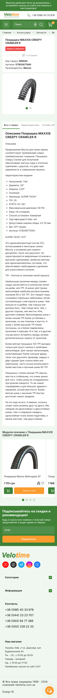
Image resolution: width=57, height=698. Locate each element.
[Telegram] (21, 564)
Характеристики (30, 125)
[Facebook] (37, 564)
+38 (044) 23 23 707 (19, 615)
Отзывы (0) (48, 125)
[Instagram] (29, 564)
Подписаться (28, 539)
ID (12, 691)
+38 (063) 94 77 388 (19, 620)
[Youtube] (5, 564)
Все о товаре (11, 125)
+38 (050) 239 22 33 (19, 626)
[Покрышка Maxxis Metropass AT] (24, 457)
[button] (26, 108)
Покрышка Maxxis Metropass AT (22, 476)
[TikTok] (13, 564)
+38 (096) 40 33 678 (43, 15)
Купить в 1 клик (29, 491)
